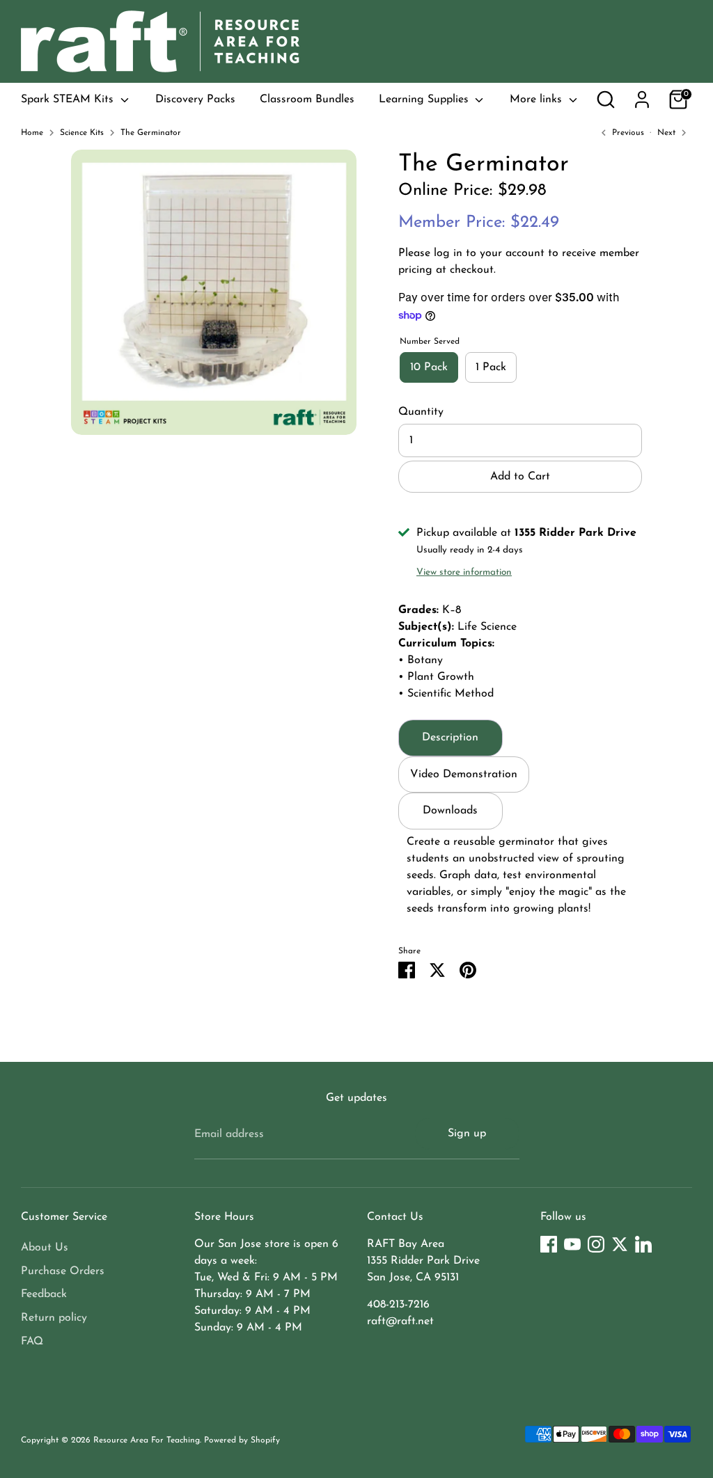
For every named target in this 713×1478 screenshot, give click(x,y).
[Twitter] (619, 1244)
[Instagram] (596, 1244)
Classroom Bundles (307, 99)
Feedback (44, 1294)
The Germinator (150, 133)
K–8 (451, 610)
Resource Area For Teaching (146, 1440)
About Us (44, 1247)
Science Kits (82, 133)
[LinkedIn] (643, 1244)
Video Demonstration (463, 774)
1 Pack (491, 367)
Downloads (450, 810)
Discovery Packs (195, 99)
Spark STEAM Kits (69, 99)
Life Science (487, 627)
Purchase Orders (62, 1271)
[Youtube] (572, 1244)
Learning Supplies (425, 99)
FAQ (32, 1341)
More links (537, 99)
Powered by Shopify (242, 1440)
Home (32, 133)
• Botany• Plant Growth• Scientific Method (446, 677)
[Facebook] (548, 1244)
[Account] (642, 99)
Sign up (467, 1133)
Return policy (54, 1318)
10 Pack (429, 367)
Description (450, 737)
